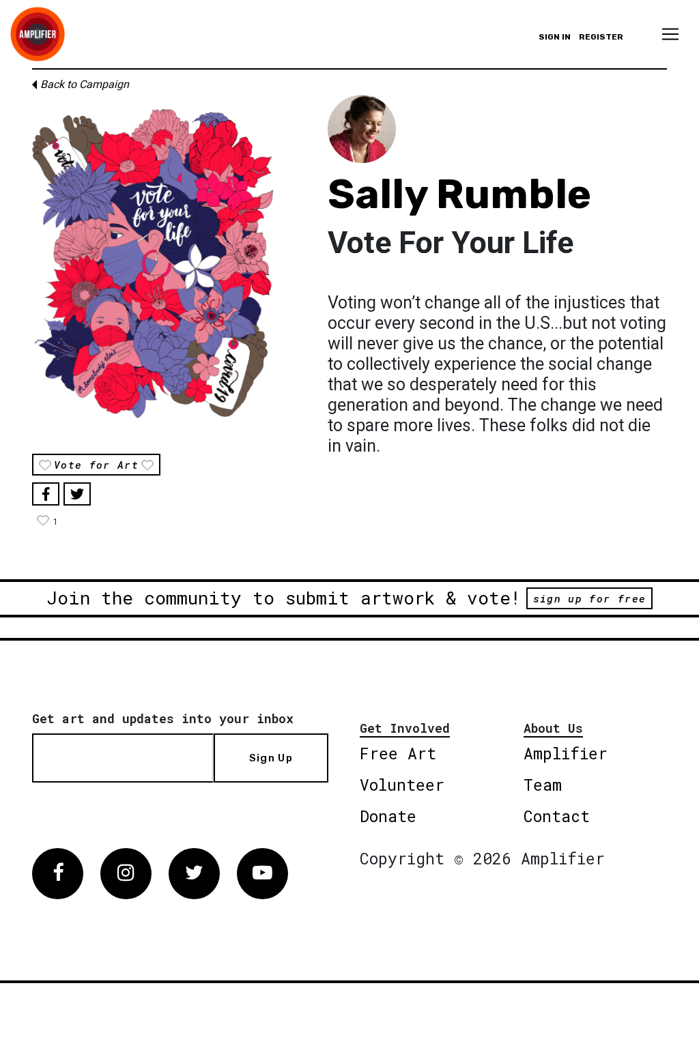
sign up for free (589, 598)
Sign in (555, 37)
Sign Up (271, 758)
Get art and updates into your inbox (163, 718)
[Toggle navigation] (670, 34)
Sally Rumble (459, 194)
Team (543, 784)
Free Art (398, 753)
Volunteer (402, 784)
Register (601, 37)
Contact (557, 816)
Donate (388, 816)
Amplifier (566, 753)
